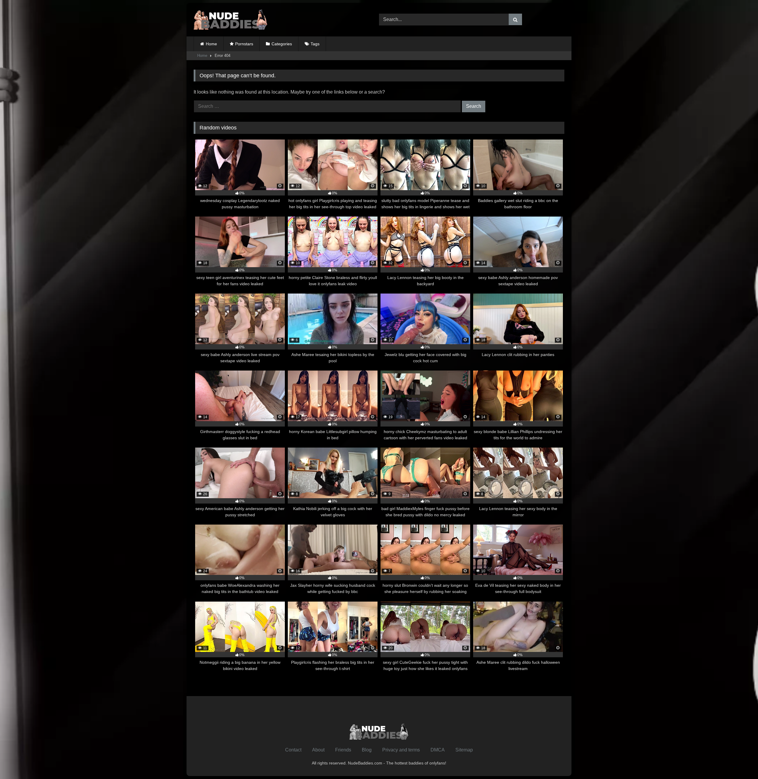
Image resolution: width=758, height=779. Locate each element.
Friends (343, 749)
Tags (315, 43)
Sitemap (464, 749)
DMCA (438, 749)
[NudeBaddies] (231, 20)
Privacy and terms (401, 749)
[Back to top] (739, 761)
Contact (293, 749)
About (318, 749)
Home (211, 43)
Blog (367, 749)
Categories (282, 43)
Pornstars (244, 43)
